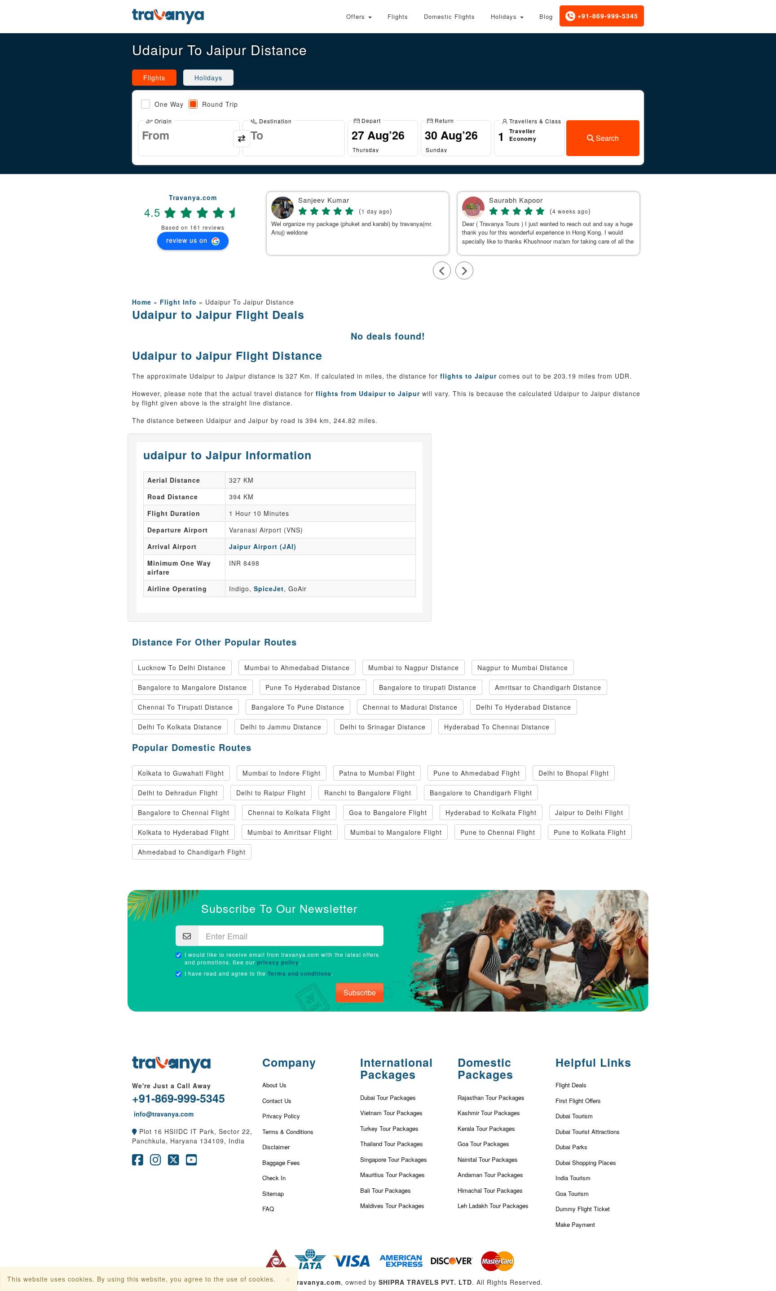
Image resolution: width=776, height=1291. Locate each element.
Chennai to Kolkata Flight (289, 812)
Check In (274, 1177)
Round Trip (220, 104)
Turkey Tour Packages (389, 1128)
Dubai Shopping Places (586, 1162)
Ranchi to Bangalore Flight (367, 792)
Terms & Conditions (287, 1131)
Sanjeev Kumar (323, 200)
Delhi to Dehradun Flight (178, 792)
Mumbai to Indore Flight (281, 772)
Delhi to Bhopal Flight (573, 772)
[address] (134, 1131)
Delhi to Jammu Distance (281, 726)
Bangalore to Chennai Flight (183, 812)
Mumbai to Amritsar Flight (289, 832)
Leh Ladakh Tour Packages (493, 1205)
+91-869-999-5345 (606, 15)
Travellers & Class (534, 120)
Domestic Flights (449, 16)
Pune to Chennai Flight (497, 832)
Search (606, 138)
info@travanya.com (163, 1113)
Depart (370, 120)
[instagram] (155, 1161)
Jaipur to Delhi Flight (589, 812)
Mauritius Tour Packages (392, 1174)
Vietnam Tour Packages (391, 1112)
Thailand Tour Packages (391, 1143)
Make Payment (575, 1224)
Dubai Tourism (574, 1116)
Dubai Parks (571, 1147)
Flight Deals (571, 1085)
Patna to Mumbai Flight (377, 772)
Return (443, 120)
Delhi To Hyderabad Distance (523, 706)
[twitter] (173, 1161)
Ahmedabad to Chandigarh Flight (192, 851)
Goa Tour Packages (483, 1143)
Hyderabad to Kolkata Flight (491, 812)
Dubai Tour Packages (388, 1097)
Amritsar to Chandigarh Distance (548, 687)
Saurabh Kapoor (516, 200)
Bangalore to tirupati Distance (427, 687)
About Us (274, 1085)
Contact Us (276, 1100)
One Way (169, 104)
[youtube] (191, 1161)
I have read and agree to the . (259, 973)
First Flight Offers (578, 1100)
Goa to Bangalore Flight (388, 812)
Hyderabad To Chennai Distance (497, 726)
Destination (274, 120)
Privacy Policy (281, 1116)
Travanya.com (193, 197)
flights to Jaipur (468, 375)
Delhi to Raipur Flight (271, 792)
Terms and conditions (299, 973)
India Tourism (573, 1177)
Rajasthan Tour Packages (491, 1097)
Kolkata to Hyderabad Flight (183, 832)
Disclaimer (276, 1147)
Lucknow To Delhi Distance (182, 667)
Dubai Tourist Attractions (588, 1131)
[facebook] (137, 1161)
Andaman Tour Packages (490, 1174)
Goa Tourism (572, 1193)
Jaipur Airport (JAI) (262, 546)
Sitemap (273, 1193)
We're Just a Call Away (171, 1085)
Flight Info (178, 301)
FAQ (268, 1208)
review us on (188, 240)
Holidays (505, 16)
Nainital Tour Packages (488, 1159)
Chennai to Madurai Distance (410, 706)
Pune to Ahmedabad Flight (476, 772)
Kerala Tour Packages (486, 1128)
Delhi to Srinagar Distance (383, 726)
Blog (546, 16)
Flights (398, 16)
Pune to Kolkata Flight (590, 832)
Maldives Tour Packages (392, 1205)
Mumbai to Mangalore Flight (396, 832)
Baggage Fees (281, 1162)
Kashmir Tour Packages (489, 1112)
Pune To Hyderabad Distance (313, 687)
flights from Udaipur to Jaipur (368, 393)
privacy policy (278, 962)
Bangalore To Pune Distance (297, 706)
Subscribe (360, 992)
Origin (162, 120)
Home (141, 301)
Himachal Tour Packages (490, 1190)
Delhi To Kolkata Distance (180, 726)
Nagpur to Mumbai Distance (522, 667)
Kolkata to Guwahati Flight (181, 772)
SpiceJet (269, 588)
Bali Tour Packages (385, 1190)
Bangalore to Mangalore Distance (192, 687)
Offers (356, 16)
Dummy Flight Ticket (583, 1208)
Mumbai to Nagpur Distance (413, 667)
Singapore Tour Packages (393, 1159)
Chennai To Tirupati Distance (185, 706)
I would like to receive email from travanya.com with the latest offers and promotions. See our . (282, 958)
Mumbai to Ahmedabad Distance (297, 667)
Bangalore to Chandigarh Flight (481, 792)
